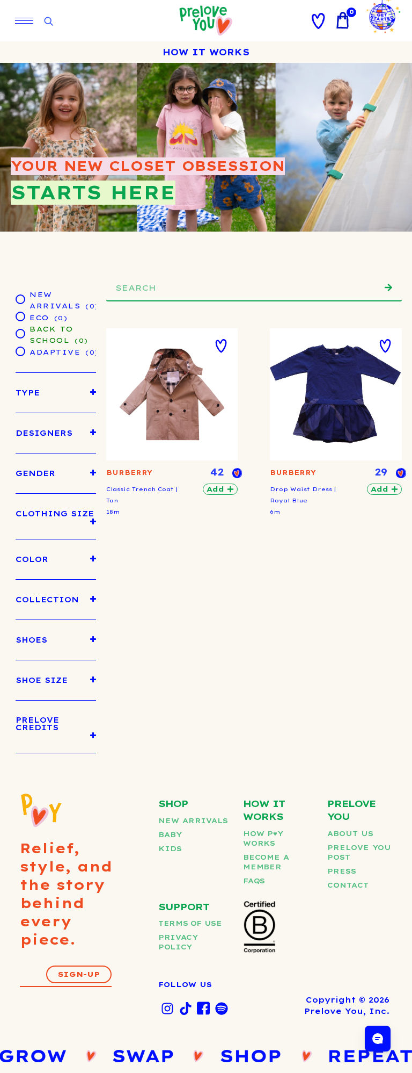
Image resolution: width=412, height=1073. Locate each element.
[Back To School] (20, 333)
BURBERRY (129, 473)
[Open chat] (378, 1039)
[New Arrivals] (20, 298)
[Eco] (20, 316)
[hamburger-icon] (24, 20)
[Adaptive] (20, 351)
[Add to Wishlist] (221, 346)
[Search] (388, 287)
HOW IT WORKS (206, 52)
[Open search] (48, 22)
